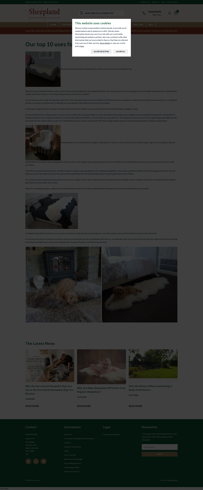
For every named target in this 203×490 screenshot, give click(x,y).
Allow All (120, 51)
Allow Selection (101, 51)
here (82, 46)
